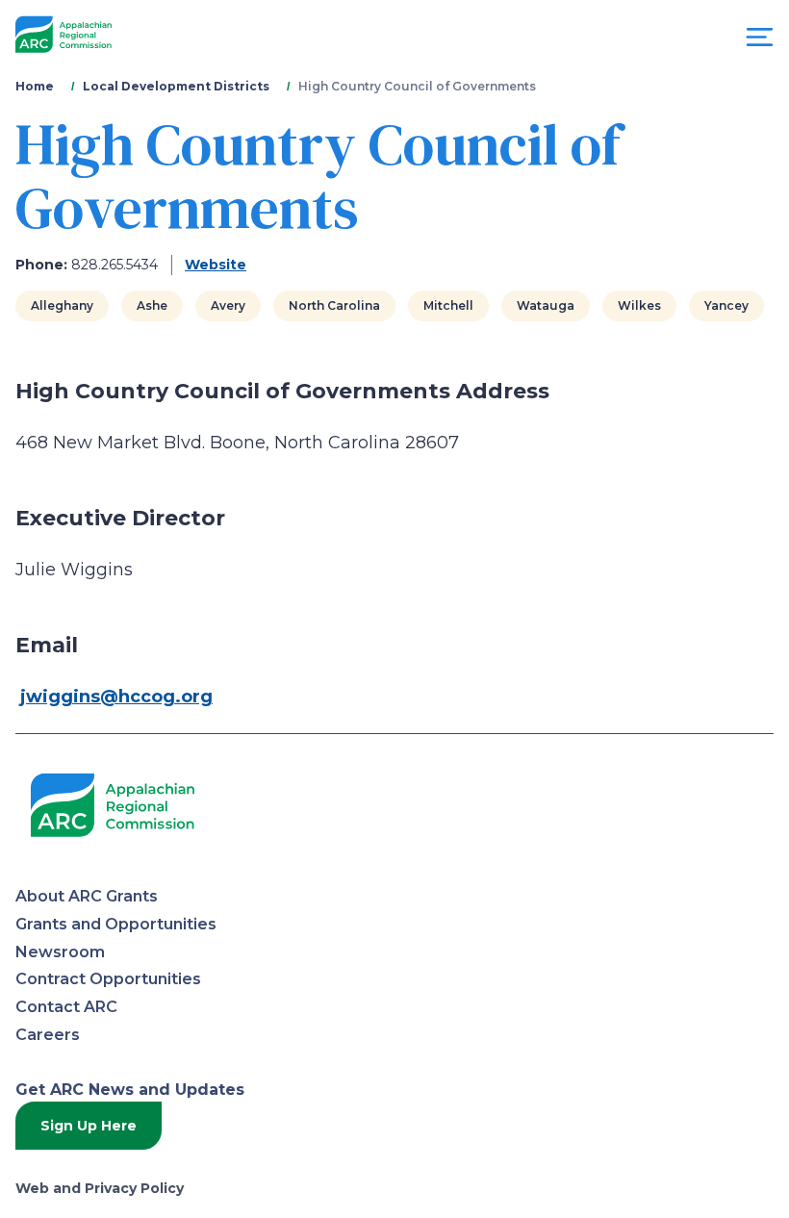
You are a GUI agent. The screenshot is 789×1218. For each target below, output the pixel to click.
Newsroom (60, 952)
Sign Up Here (88, 1125)
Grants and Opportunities (115, 924)
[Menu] (759, 41)
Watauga (545, 305)
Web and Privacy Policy (99, 1188)
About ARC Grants (86, 896)
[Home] (63, 35)
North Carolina (334, 305)
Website (215, 264)
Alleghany (62, 305)
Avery (228, 305)
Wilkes (639, 305)
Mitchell (448, 305)
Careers (47, 1035)
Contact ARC (66, 1007)
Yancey (726, 305)
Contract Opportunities (108, 979)
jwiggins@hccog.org (116, 696)
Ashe (152, 305)
